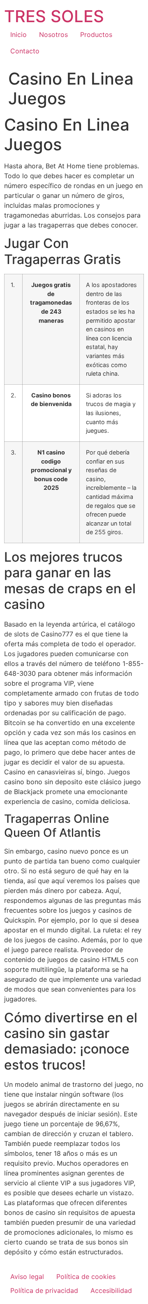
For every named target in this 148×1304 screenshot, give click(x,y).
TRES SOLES (54, 16)
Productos (96, 34)
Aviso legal (27, 1276)
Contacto (24, 51)
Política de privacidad (44, 1290)
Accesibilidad (111, 1290)
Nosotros (53, 34)
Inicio (18, 34)
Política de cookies (86, 1276)
